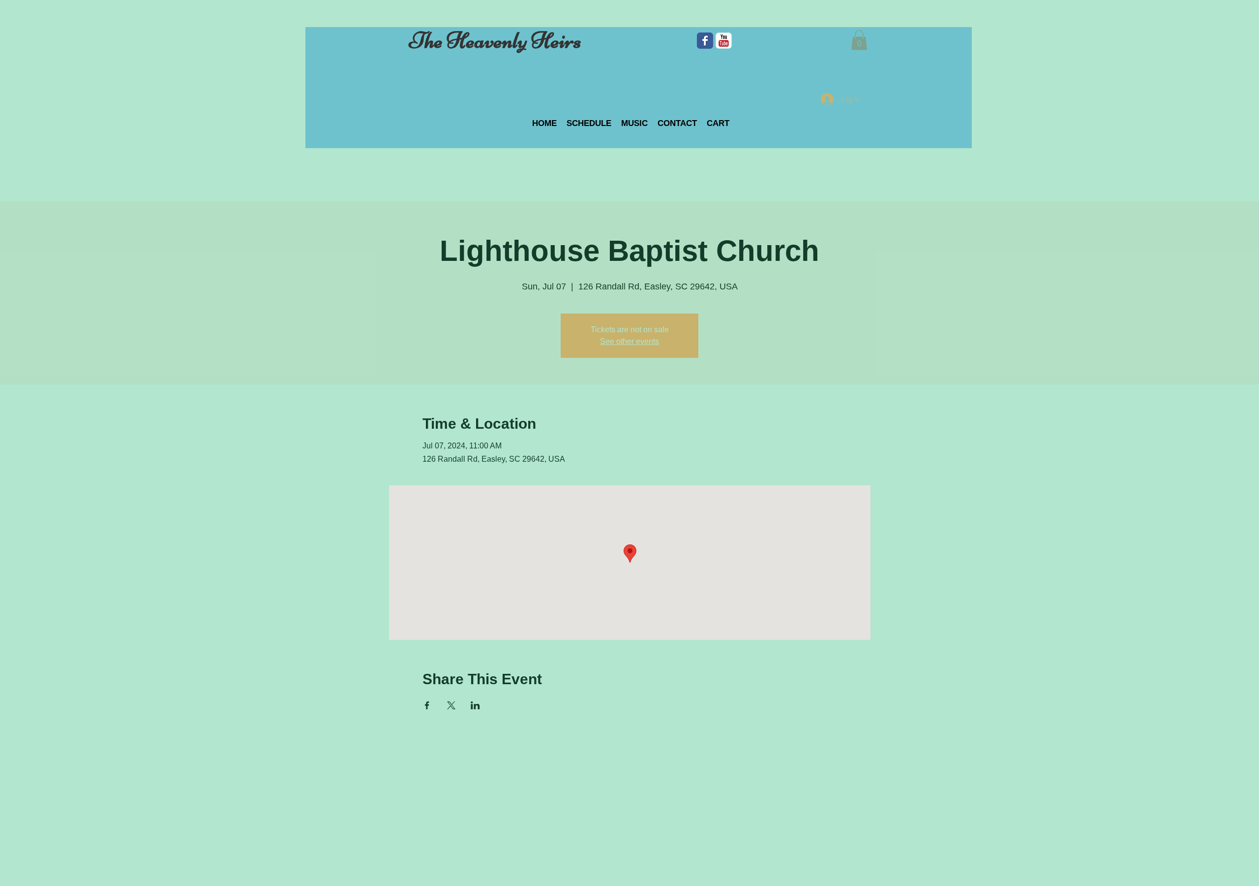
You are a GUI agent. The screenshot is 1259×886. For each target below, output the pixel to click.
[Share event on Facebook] (427, 705)
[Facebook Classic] (705, 40)
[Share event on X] (451, 705)
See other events (629, 341)
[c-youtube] (724, 40)
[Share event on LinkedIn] (475, 705)
